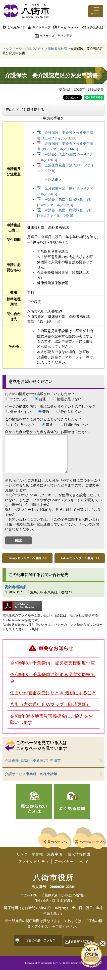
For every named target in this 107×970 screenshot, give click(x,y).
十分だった (19, 399)
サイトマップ (42, 27)
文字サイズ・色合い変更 (56, 36)
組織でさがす (35, 48)
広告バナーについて (71, 862)
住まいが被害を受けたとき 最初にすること (53, 692)
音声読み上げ (96, 27)
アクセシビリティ (33, 862)
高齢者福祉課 (57, 48)
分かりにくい (70, 412)
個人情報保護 (79, 854)
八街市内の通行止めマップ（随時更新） (50, 704)
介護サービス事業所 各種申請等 (31, 774)
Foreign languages (69, 27)
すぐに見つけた (22, 425)
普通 (42, 399)
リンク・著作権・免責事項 (39, 854)
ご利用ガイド (16, 27)
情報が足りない (69, 399)
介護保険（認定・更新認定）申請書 (33, 760)
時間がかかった (76, 425)
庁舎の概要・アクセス (40, 940)
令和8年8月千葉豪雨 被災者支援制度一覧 (52, 663)
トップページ (12, 48)
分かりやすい (20, 412)
